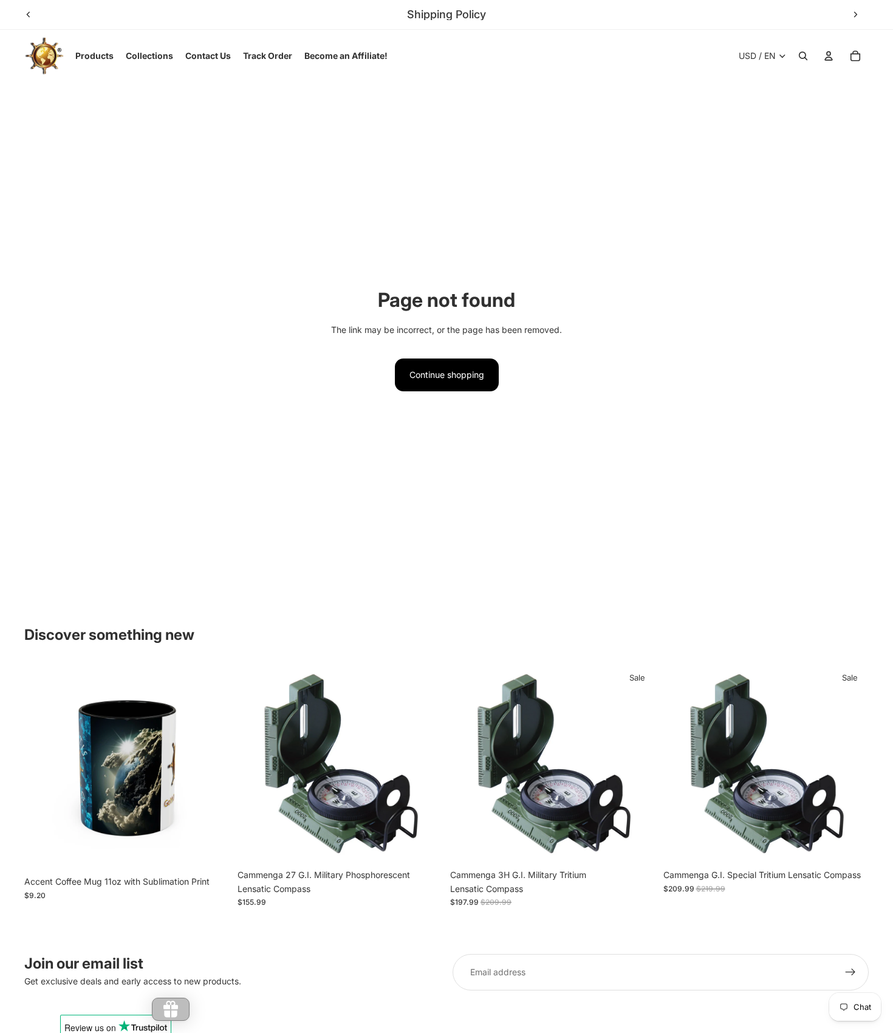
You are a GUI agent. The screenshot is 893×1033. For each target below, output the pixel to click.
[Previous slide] (28, 14)
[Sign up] (850, 972)
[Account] (828, 56)
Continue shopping (446, 374)
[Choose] (211, 852)
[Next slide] (855, 14)
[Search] (803, 56)
